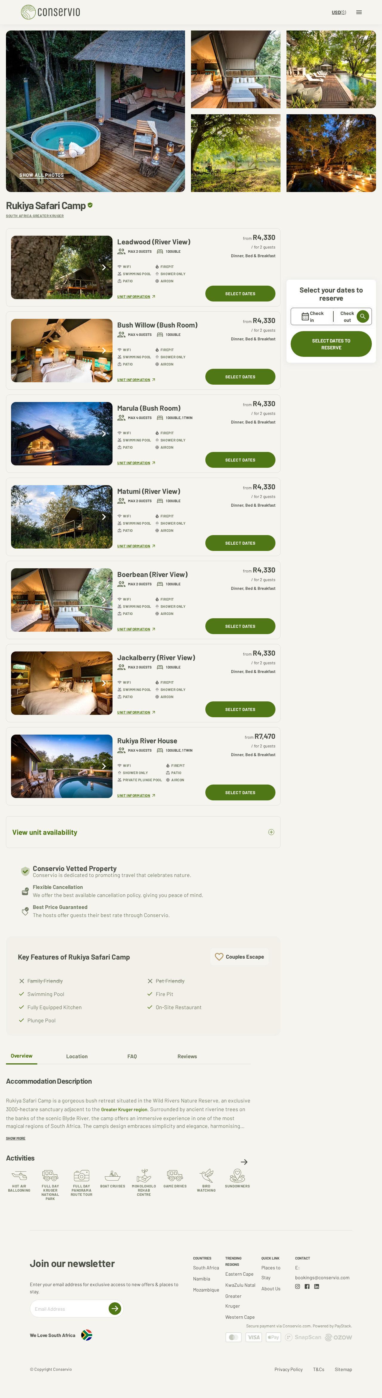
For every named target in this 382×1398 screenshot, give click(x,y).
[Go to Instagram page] (297, 1286)
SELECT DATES (240, 293)
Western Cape (240, 1317)
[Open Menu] (359, 12)
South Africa (206, 1267)
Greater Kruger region (124, 1109)
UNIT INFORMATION (133, 296)
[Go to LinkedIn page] (316, 1286)
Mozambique (206, 1289)
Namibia (201, 1278)
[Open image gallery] (95, 111)
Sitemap (343, 1369)
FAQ (132, 1056)
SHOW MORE (15, 1138)
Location (77, 1056)
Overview (22, 1055)
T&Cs (318, 1369)
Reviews (187, 1056)
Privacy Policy (289, 1369)
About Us (271, 1288)
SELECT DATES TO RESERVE (331, 344)
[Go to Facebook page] (307, 1286)
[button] (244, 1162)
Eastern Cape (239, 1274)
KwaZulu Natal (240, 1285)
